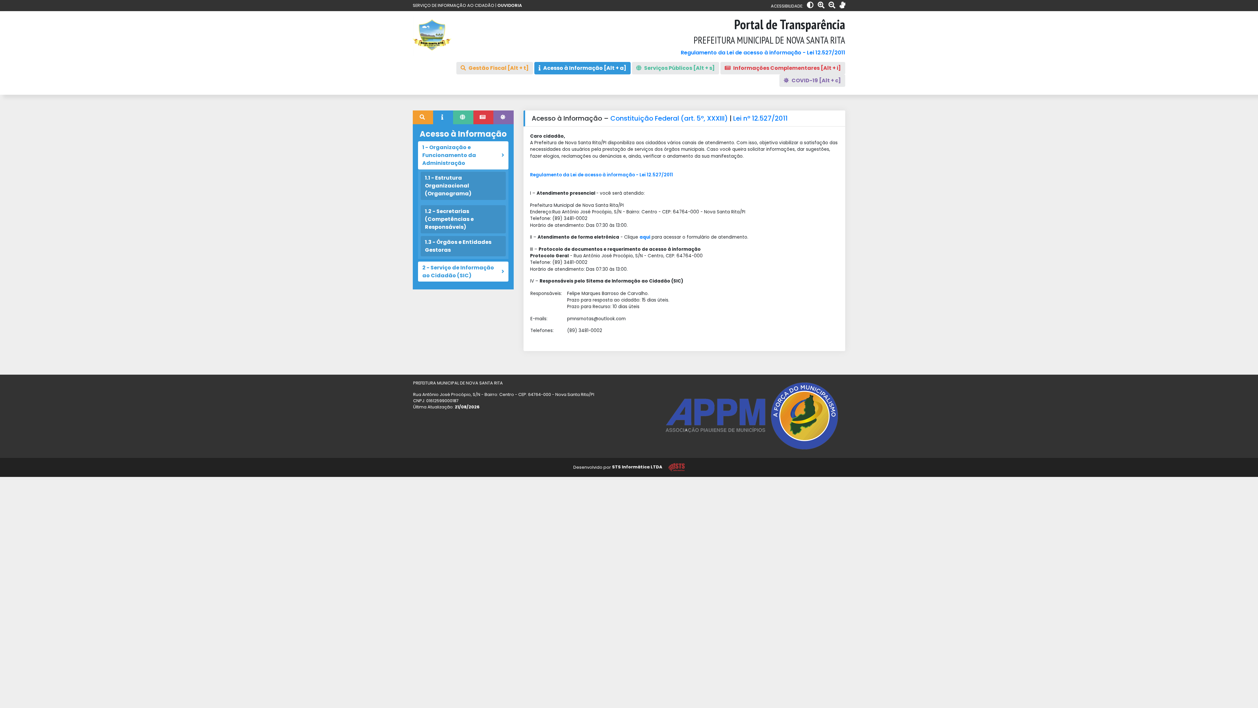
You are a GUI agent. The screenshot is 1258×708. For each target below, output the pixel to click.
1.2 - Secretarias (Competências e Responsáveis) (449, 219)
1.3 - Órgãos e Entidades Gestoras (458, 246)
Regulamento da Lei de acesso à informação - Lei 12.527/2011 (763, 52)
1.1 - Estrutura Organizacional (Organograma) (448, 185)
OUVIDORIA (509, 5)
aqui (644, 237)
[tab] (423, 117)
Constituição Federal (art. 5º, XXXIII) (670, 118)
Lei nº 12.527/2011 (760, 118)
